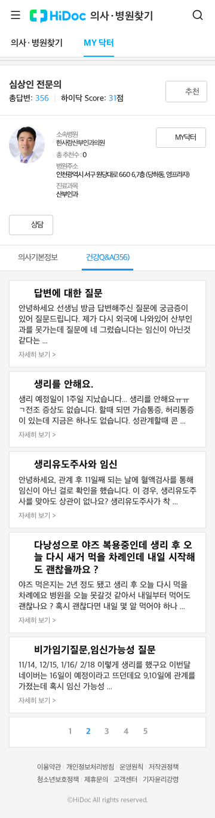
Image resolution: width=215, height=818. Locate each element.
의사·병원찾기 (121, 16)
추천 (191, 92)
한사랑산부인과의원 (80, 143)
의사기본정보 (37, 258)
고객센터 (125, 780)
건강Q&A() (107, 258)
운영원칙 (131, 767)
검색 (197, 15)
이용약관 (49, 767)
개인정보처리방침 (90, 767)
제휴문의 (96, 780)
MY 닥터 (99, 43)
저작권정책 (164, 767)
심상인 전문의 (35, 85)
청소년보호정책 (58, 780)
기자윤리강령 (161, 780)
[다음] (196, 731)
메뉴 (16, 15)
